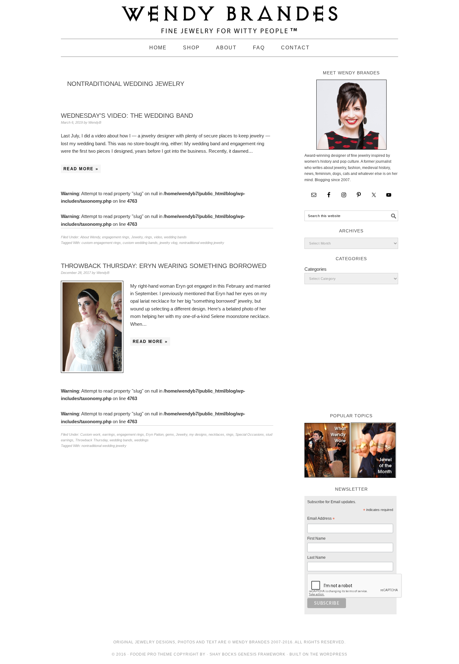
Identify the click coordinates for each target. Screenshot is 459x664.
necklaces (216, 434)
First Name (316, 538)
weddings (141, 440)
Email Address (321, 519)
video (158, 237)
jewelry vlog (168, 243)
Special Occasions (249, 434)
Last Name (316, 557)
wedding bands (175, 237)
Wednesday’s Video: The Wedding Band (127, 115)
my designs (198, 434)
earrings (108, 434)
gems (169, 434)
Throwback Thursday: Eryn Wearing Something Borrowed (163, 265)
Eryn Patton (155, 434)
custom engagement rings (101, 243)
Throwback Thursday (91, 440)
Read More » (80, 168)
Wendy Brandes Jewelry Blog (229, 16)
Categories (315, 269)
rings (148, 237)
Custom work (90, 434)
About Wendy (90, 237)
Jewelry (137, 237)
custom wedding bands (140, 243)
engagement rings (115, 237)
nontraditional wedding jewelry (201, 243)
